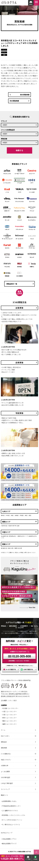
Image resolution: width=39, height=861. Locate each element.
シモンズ (7, 229)
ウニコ (32, 238)
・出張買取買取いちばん (8, 801)
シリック (19, 220)
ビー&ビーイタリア (19, 173)
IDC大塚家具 (19, 276)
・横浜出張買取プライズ (8, 843)
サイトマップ (19, 789)
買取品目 (19, 742)
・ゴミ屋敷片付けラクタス (9, 810)
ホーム (19, 730)
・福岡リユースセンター (9, 724)
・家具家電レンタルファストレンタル (13, 815)
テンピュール (32, 229)
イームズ (19, 183)
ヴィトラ (7, 201)
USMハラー (7, 211)
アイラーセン (32, 248)
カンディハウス (19, 248)
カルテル (7, 248)
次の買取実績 (20, 100)
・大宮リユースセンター (9, 711)
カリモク (19, 257)
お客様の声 (19, 765)
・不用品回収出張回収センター (11, 806)
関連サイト (4, 795)
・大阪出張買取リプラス (8, 839)
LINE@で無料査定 (19, 783)
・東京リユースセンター (9, 718)
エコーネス (32, 201)
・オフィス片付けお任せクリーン (11, 820)
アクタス (7, 257)
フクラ (19, 192)
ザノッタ (7, 220)
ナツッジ (32, 211)
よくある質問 (19, 771)
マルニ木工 (7, 266)
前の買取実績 (19, 94)
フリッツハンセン (19, 201)
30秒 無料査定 (19, 777)
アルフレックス (7, 173)
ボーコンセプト (19, 238)
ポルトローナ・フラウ (19, 211)
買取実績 (19, 747)
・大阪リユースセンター (9, 715)
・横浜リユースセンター (9, 721)
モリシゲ (32, 257)
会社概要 (4, 700)
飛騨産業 (7, 276)
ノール (7, 192)
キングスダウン (32, 220)
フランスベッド (19, 229)
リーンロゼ (32, 192)
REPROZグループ (6, 833)
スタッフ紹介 (12, 700)
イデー (32, 183)
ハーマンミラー (7, 183)
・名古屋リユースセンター (10, 708)
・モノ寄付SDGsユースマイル (10, 824)
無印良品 (19, 266)
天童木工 (32, 266)
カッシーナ (32, 173)
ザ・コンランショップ (7, 238)
